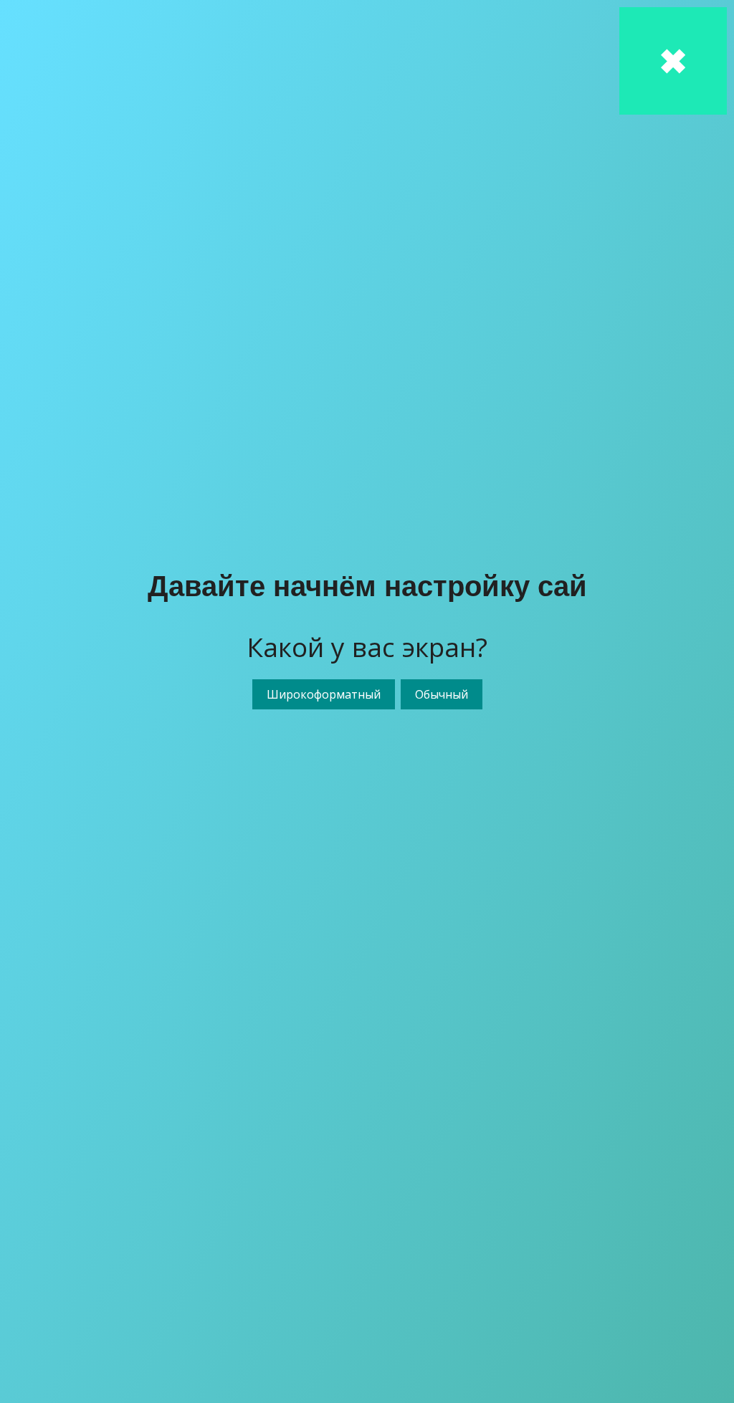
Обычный (441, 694)
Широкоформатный (324, 694)
